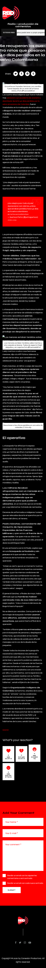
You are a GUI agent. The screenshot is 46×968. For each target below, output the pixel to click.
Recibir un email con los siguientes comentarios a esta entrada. (22, 876)
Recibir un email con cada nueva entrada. (25, 883)
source (6, 730)
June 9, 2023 (12, 220)
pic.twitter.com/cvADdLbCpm (18, 214)
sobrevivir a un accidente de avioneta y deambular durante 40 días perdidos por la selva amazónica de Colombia (22, 101)
